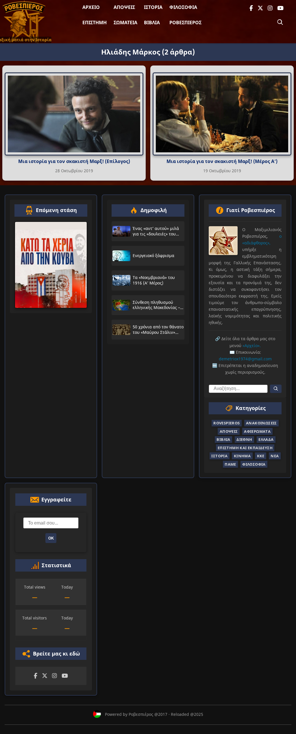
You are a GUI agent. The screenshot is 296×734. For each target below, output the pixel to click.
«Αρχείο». (252, 345)
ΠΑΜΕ (230, 464)
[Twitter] (260, 8)
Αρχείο (91, 7)
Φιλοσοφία (183, 7)
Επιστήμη (94, 22)
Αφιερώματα (257, 431)
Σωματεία (125, 22)
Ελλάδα (265, 439)
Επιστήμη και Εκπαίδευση (245, 447)
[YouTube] (280, 8)
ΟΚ (51, 538)
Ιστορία (153, 7)
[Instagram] (270, 8)
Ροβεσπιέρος (185, 22)
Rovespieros (226, 423)
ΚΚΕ (260, 455)
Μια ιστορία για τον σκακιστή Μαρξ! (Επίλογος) (74, 161)
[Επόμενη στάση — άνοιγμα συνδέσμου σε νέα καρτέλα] (50, 264)
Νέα (275, 455)
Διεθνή (244, 439)
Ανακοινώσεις (261, 423)
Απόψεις (124, 7)
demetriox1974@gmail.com (245, 359)
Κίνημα (242, 455)
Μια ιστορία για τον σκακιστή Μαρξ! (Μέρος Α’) (222, 161)
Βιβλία (152, 22)
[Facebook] (251, 8)
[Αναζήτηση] (280, 22)
